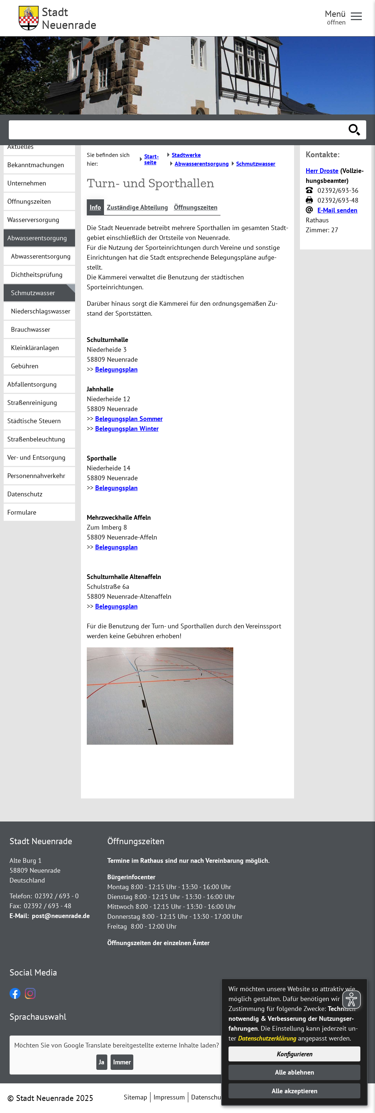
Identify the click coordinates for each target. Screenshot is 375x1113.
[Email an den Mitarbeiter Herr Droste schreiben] (310, 210)
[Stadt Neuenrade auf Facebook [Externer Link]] (15, 996)
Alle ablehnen (294, 1072)
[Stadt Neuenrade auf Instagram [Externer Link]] (30, 996)
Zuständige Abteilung (137, 207)
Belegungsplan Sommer (129, 418)
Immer (122, 1062)
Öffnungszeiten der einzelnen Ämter (158, 943)
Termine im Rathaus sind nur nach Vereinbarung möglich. (188, 860)
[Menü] (359, 16)
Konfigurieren (294, 1054)
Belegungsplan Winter (127, 428)
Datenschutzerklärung (267, 1038)
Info (95, 207)
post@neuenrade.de (61, 915)
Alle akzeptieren (295, 1091)
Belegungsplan (116, 369)
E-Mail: (19, 915)
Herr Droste (322, 170)
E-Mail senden (337, 210)
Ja (101, 1062)
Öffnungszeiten (196, 207)
